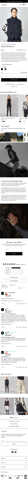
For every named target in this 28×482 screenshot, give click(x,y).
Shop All (5, 390)
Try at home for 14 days (14, 421)
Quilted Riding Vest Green (6, 300)
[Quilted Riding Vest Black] (2, 69)
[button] (7, 137)
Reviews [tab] (3, 285)
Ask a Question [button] (14, 280)
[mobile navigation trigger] (26, 5)
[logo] (4, 5)
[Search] (21, 5)
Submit (14, 253)
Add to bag (14, 79)
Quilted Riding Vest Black (6, 324)
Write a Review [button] (14, 277)
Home (2, 44)
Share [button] (4, 303)
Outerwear (5, 44)
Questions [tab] (12, 285)
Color (3, 66)
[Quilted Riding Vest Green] (5, 69)
